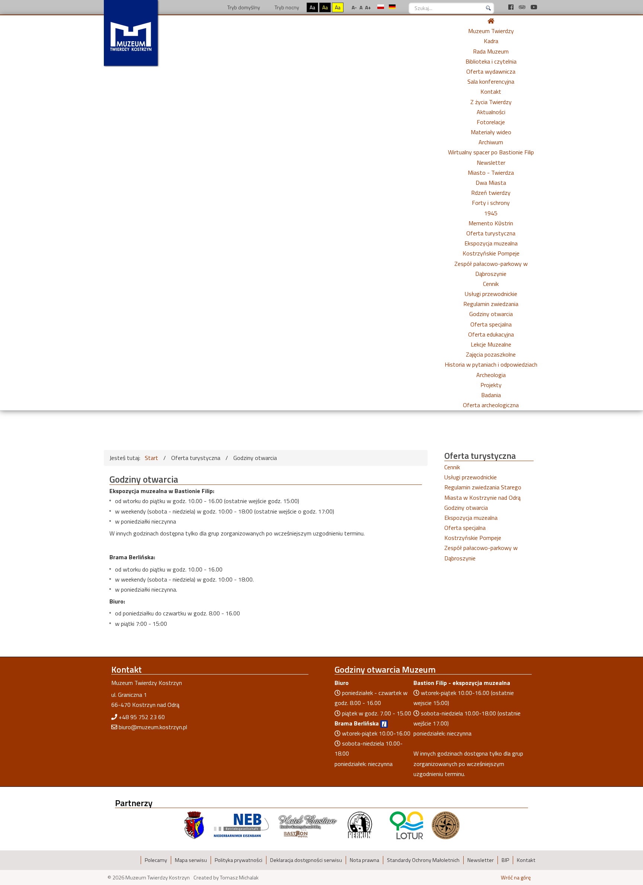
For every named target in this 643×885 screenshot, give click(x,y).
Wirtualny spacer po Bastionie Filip (491, 152)
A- (354, 7)
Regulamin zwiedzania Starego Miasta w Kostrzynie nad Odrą (482, 492)
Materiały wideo (491, 132)
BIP (505, 860)
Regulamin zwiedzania (490, 303)
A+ (368, 7)
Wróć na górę (516, 877)
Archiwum (491, 142)
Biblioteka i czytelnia (491, 61)
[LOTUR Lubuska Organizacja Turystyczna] (406, 824)
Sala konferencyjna (490, 81)
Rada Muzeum (491, 51)
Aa (312, 7)
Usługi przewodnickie (491, 293)
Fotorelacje (491, 122)
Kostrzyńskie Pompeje (491, 253)
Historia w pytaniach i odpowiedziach (491, 364)
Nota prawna (364, 860)
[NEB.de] (241, 824)
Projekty (491, 384)
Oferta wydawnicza (490, 71)
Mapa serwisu (191, 860)
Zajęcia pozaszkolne (491, 354)
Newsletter (491, 162)
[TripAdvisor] (523, 7)
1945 (491, 213)
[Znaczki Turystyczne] (446, 824)
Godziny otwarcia (491, 313)
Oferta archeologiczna (491, 404)
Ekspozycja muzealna (491, 243)
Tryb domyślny (243, 7)
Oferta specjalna (491, 324)
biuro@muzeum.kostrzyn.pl (153, 727)
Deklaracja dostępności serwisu (306, 860)
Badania (491, 394)
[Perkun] (359, 824)
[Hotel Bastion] (308, 824)
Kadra (491, 40)
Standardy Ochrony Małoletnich (423, 860)
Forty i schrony (491, 202)
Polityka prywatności (238, 860)
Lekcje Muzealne (491, 344)
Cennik (491, 283)
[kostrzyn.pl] (194, 824)
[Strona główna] (490, 20)
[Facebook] (511, 7)
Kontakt (490, 91)
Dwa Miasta (491, 182)
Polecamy (156, 860)
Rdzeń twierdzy (491, 192)
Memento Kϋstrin (490, 223)
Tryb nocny (286, 7)
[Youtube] (534, 7)
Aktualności (491, 111)
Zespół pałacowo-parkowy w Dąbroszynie (481, 552)
